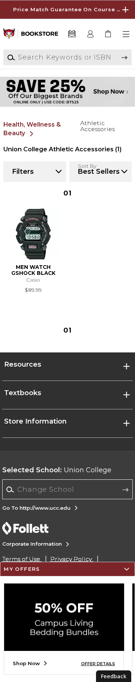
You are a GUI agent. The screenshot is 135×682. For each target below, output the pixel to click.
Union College (56, 470)
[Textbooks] (71, 34)
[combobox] (67, 489)
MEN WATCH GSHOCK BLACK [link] (33, 270)
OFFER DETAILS (98, 663)
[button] (67, 9)
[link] (108, 34)
